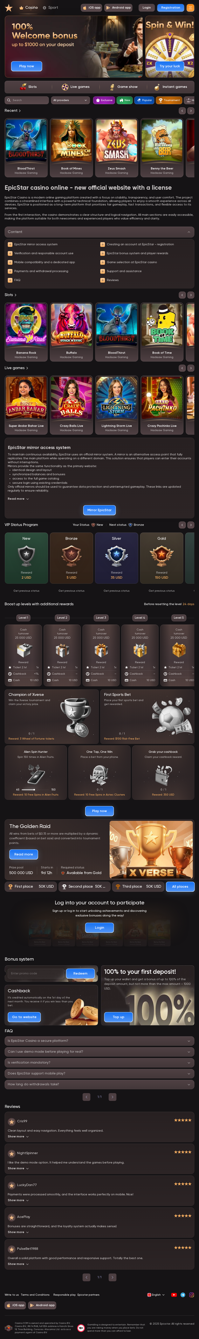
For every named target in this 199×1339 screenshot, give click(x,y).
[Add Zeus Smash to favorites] (132, 124)
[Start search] (9, 100)
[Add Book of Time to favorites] (177, 308)
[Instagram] (191, 1295)
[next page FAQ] (112, 1097)
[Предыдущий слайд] (182, 110)
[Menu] (190, 8)
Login (147, 7)
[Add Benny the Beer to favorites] (177, 124)
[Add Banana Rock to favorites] (41, 308)
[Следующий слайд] (190, 110)
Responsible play (64, 1295)
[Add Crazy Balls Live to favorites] (87, 381)
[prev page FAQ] (86, 1097)
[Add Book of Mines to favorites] (87, 124)
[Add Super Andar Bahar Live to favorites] (41, 381)
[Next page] (112, 1277)
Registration (170, 7)
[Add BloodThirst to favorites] (41, 124)
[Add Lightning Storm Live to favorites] (132, 381)
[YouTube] (174, 1295)
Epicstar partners (89, 1295)
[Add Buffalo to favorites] (87, 308)
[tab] (28, 87)
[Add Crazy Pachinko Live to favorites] (177, 381)
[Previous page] (86, 1277)
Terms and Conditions (35, 1295)
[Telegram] (183, 1295)
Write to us (12, 1295)
